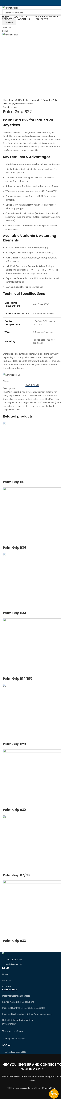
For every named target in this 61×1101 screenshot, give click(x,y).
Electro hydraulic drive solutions (18, 1001)
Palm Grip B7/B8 (16, 875)
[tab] (32, 385)
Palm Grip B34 (14, 613)
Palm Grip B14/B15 (17, 678)
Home (6, 100)
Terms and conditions (12, 1031)
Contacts (6, 986)
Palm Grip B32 (14, 809)
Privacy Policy (9, 1023)
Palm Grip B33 (14, 940)
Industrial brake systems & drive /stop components (27, 1014)
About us (6, 980)
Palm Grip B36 (14, 547)
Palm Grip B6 (13, 482)
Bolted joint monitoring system (17, 1020)
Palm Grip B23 (14, 744)
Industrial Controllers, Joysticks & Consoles (30, 100)
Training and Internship (13, 1038)
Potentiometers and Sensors (16, 995)
